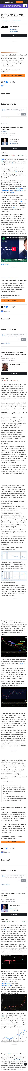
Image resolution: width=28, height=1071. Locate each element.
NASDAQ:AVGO (6, 983)
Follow (15, 35)
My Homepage (13, 31)
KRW (2, 1017)
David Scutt (13, 139)
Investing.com (14, 26)
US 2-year (19, 188)
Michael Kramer (15, 905)
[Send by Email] (14, 82)
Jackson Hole (18, 1060)
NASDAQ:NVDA (6, 985)
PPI (21, 201)
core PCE (14, 172)
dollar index (19, 190)
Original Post (5, 264)
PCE (2, 159)
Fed (2, 161)
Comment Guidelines (5, 118)
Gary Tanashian (15, 364)
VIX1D (9, 1054)
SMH (5, 929)
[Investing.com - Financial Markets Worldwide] (8, 2)
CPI (11, 163)
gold (12, 192)
